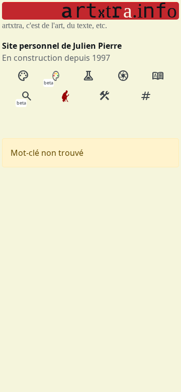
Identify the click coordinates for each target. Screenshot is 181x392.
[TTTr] (65, 96)
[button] (90, 11)
